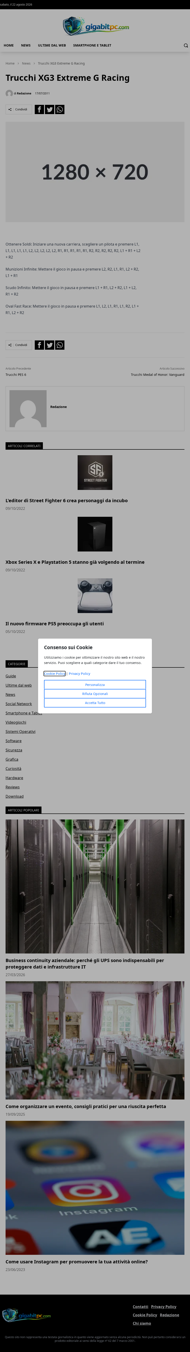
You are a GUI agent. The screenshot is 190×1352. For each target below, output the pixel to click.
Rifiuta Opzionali (95, 694)
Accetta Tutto (95, 703)
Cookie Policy (54, 673)
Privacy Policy (79, 673)
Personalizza (95, 684)
